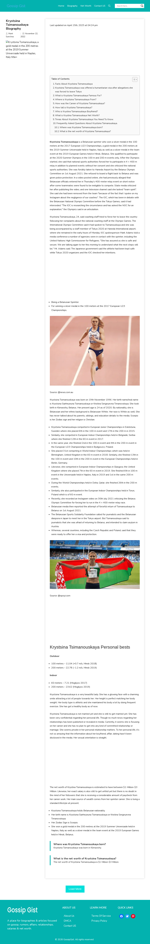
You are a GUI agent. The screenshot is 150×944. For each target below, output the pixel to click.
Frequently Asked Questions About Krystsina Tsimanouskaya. (86, 123)
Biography (72, 5)
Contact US (99, 5)
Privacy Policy (99, 921)
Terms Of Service (101, 916)
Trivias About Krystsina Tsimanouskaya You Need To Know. (84, 119)
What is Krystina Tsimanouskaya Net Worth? (77, 115)
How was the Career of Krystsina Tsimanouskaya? (80, 103)
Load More (75, 888)
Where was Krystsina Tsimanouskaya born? (81, 127)
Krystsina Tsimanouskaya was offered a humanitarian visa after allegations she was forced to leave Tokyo (94, 89)
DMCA (67, 921)
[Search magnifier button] (142, 6)
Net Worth (85, 5)
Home (61, 5)
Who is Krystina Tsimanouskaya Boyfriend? (76, 111)
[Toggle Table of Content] (133, 79)
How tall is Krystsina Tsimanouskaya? (73, 107)
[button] (109, 6)
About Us (69, 916)
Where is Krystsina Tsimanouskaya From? (75, 99)
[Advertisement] (95, 51)
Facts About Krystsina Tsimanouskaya (74, 83)
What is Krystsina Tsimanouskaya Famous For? (78, 95)
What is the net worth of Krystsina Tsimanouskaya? (85, 131)
